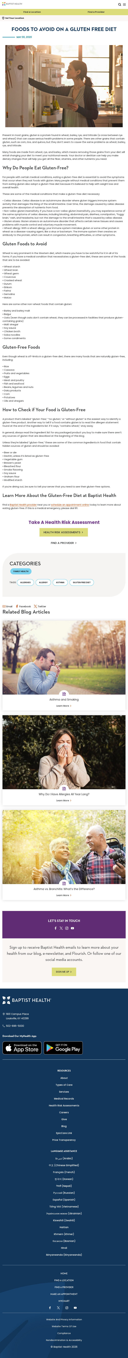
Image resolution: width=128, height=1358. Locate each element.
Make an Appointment (64, 1294)
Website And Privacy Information (64, 1319)
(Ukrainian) (64, 1213)
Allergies (25, 582)
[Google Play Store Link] (63, 1047)
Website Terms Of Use (64, 1326)
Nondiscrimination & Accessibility (64, 1340)
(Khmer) (64, 1234)
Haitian (64, 1227)
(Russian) (64, 1192)
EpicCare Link (64, 1133)
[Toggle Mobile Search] (119, 4)
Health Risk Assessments (62, 532)
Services (64, 1091)
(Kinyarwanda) (64, 1254)
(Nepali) (64, 1186)
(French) (64, 1172)
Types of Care (64, 1085)
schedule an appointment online (70, 504)
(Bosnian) (64, 1241)
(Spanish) (64, 1199)
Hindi (64, 1248)
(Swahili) (64, 1220)
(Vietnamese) (64, 1206)
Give (64, 1119)
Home (64, 1273)
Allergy (43, 582)
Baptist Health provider (23, 504)
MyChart (64, 1301)
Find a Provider (96, 11)
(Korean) (64, 1179)
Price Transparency (64, 1140)
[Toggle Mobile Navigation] (124, 4)
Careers (64, 1112)
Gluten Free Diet (82, 582)
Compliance (64, 1333)
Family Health (20, 571)
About (64, 1078)
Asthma (60, 582)
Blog (64, 1126)
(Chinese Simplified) (64, 1165)
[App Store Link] (22, 1047)
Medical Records (64, 1098)
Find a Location (32, 11)
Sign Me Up (62, 971)
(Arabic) (64, 1158)
